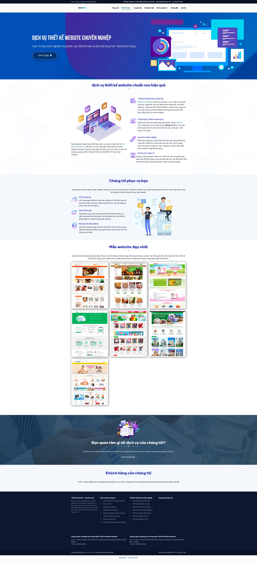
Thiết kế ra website (145, 102)
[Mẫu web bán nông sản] (128, 285)
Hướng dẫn (174, 8)
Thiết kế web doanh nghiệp (141, 507)
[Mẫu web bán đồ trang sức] (89, 285)
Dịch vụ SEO (107, 504)
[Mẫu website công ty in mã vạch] (89, 333)
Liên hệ (183, 8)
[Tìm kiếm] (185, 1)
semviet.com (88, 552)
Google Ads (138, 8)
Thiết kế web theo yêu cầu (141, 504)
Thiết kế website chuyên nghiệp (114, 501)
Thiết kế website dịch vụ (140, 516)
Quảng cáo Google (109, 507)
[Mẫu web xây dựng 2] (167, 333)
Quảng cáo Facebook (110, 510)
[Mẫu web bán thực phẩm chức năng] (167, 285)
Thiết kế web (125, 8)
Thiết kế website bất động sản (142, 510)
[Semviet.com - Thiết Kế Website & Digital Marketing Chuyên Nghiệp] (82, 8)
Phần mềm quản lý (109, 519)
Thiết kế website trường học (141, 513)
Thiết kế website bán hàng (141, 501)
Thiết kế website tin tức (140, 519)
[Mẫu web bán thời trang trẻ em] (128, 333)
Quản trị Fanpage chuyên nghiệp (114, 522)
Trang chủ (115, 8)
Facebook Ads (149, 8)
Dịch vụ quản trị (162, 8)
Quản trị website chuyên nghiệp (114, 513)
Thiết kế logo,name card (111, 516)
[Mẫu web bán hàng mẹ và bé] (89, 382)
